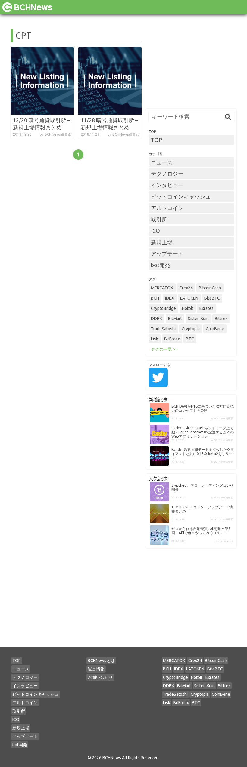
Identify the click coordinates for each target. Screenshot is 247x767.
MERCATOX (162, 287)
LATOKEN (189, 298)
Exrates (206, 308)
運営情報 (96, 669)
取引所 (159, 219)
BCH (155, 298)
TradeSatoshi (163, 328)
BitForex (172, 339)
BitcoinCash (210, 287)
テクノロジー (167, 174)
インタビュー (167, 185)
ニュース (162, 162)
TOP (156, 140)
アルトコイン (167, 208)
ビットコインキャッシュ (181, 196)
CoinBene (215, 328)
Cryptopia (191, 328)
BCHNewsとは (101, 660)
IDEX (169, 298)
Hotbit (187, 308)
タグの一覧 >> (164, 349)
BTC (190, 339)
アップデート (167, 254)
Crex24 (186, 287)
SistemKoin (198, 318)
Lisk (154, 339)
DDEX (156, 318)
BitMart (175, 318)
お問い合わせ (100, 677)
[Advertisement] (191, 66)
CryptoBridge (163, 308)
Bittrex (221, 318)
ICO (155, 231)
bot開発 (160, 265)
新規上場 (162, 242)
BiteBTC (212, 298)
